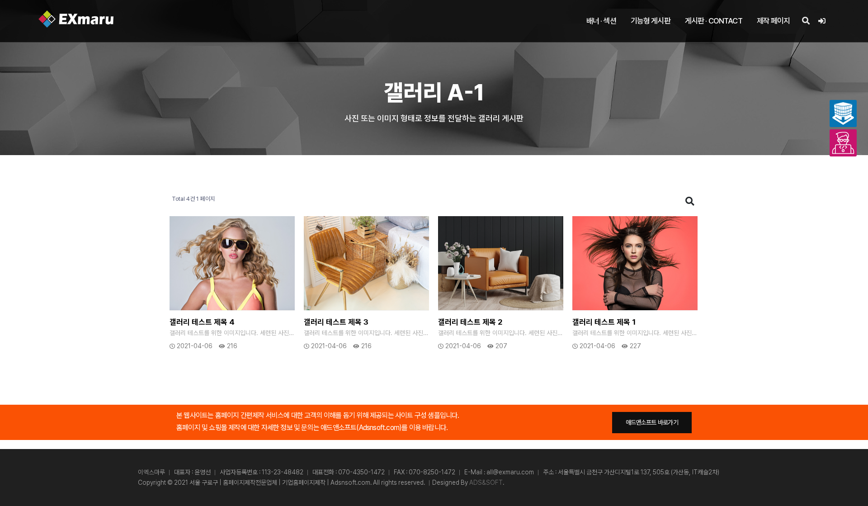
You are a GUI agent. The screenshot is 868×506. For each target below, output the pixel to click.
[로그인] (822, 21)
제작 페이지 (773, 20)
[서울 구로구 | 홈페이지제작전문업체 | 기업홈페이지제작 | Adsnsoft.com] (75, 19)
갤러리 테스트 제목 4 (202, 321)
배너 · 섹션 (601, 20)
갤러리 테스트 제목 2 (470, 321)
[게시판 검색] (689, 201)
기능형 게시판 (650, 20)
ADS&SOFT (486, 482)
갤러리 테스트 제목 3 (336, 321)
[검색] (805, 21)
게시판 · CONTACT (713, 20)
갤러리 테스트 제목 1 (604, 321)
